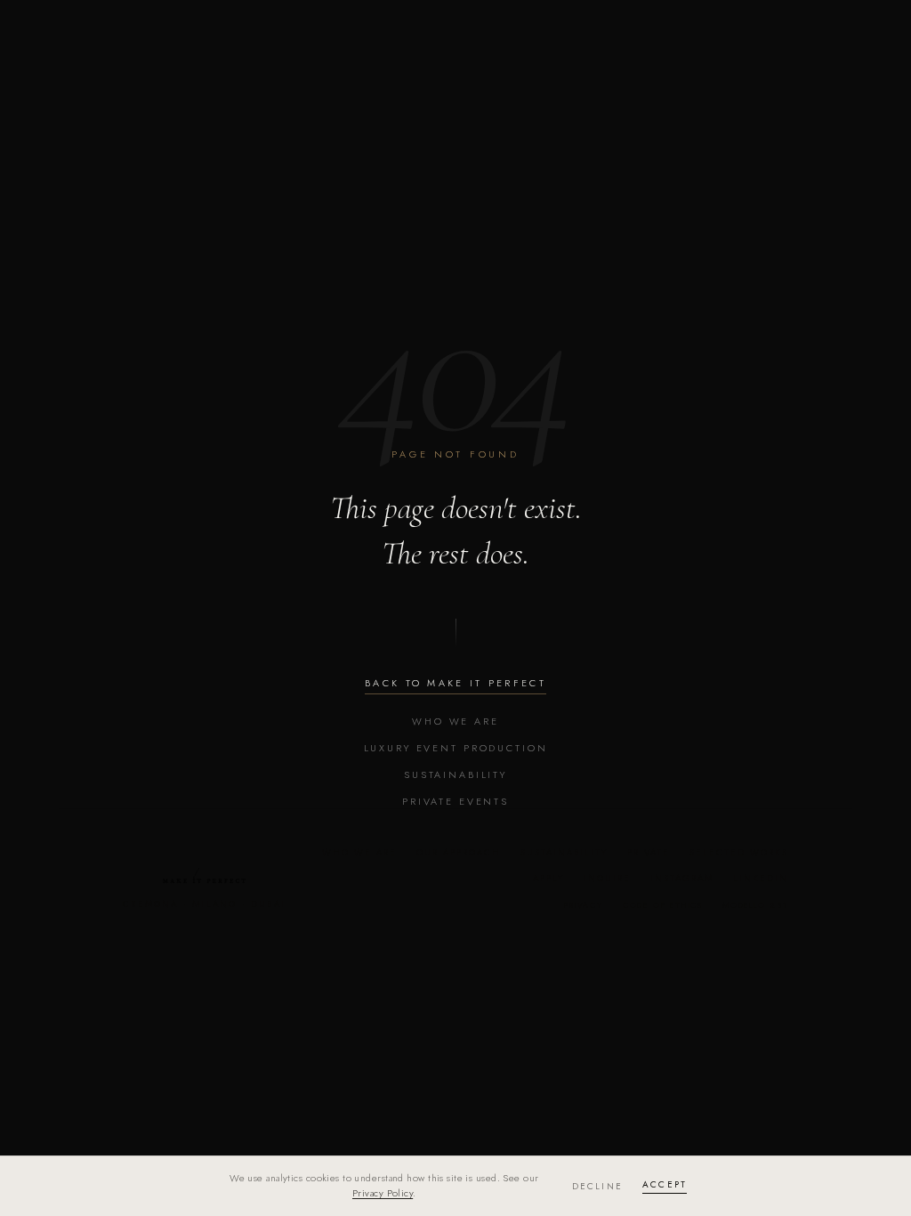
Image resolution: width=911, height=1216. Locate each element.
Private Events (455, 801)
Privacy (583, 905)
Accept (664, 1184)
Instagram (681, 878)
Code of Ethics (663, 905)
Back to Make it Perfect (455, 683)
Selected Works (738, 852)
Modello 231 (755, 905)
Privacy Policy (382, 1193)
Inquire (607, 878)
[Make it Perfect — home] (204, 875)
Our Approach (458, 852)
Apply (548, 878)
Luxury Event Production (456, 748)
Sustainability (455, 774)
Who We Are (455, 721)
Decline (597, 1186)
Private (648, 852)
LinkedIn (760, 878)
